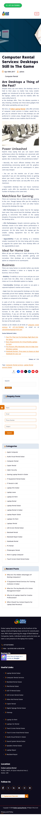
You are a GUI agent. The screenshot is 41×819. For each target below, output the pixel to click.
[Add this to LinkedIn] (29, 371)
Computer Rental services (14, 365)
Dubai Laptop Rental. (20, 808)
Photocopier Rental (13, 550)
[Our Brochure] (2, 407)
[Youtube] (33, 371)
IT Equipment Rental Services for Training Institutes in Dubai (21, 583)
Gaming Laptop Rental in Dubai (17, 474)
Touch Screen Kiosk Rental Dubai (18, 559)
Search (7, 381)
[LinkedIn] (14, 788)
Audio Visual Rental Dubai (15, 457)
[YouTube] (19, 788)
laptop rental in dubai (14, 510)
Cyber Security (12, 470)
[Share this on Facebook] (18, 371)
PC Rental (10, 546)
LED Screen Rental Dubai (15, 528)
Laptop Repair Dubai (14, 514)
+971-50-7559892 (14, 5)
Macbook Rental (12, 532)
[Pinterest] (30, 788)
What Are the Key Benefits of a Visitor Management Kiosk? (20, 589)
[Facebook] (3, 788)
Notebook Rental (12, 541)
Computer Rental (11, 76)
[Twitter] (8, 788)
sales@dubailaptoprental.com (12, 329)
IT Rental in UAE (12, 483)
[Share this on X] (25, 371)
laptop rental (11, 501)
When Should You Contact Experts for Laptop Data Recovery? (19, 603)
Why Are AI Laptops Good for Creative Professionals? (19, 596)
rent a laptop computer (15, 555)
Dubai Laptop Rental (17, 109)
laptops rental (12, 523)
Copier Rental (11, 465)
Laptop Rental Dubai (14, 505)
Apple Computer (12, 452)
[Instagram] (21, 371)
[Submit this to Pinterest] (36, 371)
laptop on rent (12, 497)
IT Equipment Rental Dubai (16, 479)
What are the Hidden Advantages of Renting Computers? (19, 576)
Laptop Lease (11, 492)
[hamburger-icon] (37, 13)
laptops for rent (12, 519)
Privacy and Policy (7, 812)
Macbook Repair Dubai (14, 537)
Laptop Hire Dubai (13, 488)
